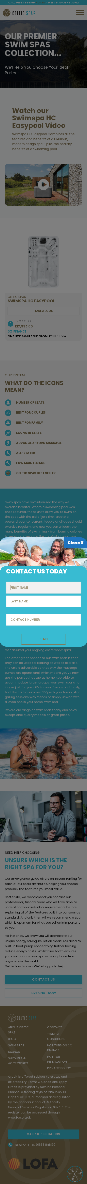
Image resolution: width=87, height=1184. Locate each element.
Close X (76, 543)
